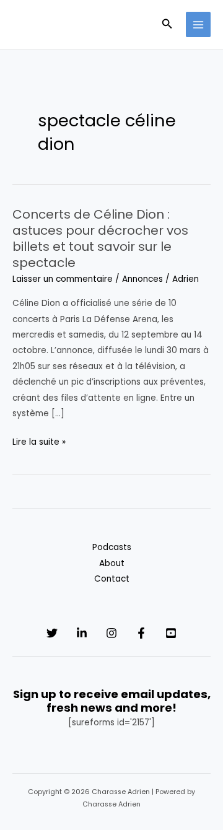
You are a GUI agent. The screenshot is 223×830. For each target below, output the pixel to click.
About (112, 563)
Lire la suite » (39, 442)
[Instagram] (111, 633)
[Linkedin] (81, 633)
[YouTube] (171, 633)
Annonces (142, 279)
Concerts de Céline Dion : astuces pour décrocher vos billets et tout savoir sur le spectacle (100, 238)
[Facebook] (141, 633)
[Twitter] (52, 633)
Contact (111, 579)
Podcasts (111, 547)
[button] (167, 24)
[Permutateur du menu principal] (198, 24)
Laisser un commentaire (62, 279)
